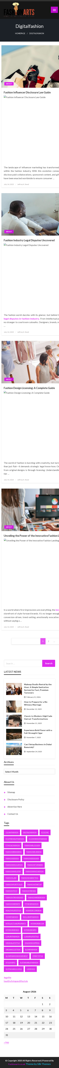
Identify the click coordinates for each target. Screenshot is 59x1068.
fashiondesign (12, 858)
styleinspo (10, 962)
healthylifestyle (13, 910)
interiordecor (37, 923)
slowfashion (31, 949)
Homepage (20, 33)
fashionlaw (11, 878)
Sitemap (11, 792)
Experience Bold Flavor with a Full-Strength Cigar (38, 731)
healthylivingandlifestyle (16, 981)
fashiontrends (29, 891)
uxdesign (31, 969)
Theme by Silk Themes (38, 1063)
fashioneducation (14, 865)
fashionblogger (32, 845)
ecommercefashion (38, 839)
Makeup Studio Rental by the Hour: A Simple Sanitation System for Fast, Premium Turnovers (38, 688)
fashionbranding (14, 852)
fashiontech (11, 891)
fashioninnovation (35, 871)
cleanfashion (12, 832)
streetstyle (38, 956)
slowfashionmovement (17, 956)
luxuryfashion (12, 936)
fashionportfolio (14, 884)
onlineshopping (32, 943)
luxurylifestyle (31, 936)
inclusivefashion (31, 917)
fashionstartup (34, 884)
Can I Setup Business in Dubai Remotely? (38, 745)
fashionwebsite (13, 904)
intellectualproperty (16, 923)
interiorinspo (30, 930)
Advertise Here (14, 806)
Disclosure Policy (15, 799)
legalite (7, 977)
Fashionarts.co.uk (16, 1064)
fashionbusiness (33, 852)
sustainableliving (14, 969)
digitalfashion (30, 832)
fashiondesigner (31, 858)
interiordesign (12, 930)
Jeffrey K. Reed (23, 184)
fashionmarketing (29, 878)
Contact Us (12, 814)
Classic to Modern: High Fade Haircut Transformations (38, 717)
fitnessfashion (32, 904)
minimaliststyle (13, 943)
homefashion (12, 917)
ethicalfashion (13, 845)
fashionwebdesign (36, 897)
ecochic (45, 832)
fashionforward (35, 865)
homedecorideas (33, 910)
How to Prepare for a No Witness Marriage (35, 703)
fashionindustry (13, 871)
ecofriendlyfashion (15, 839)
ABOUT (9, 84)
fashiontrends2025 (14, 897)
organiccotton (13, 949)
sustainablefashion (29, 962)
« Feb (6, 1042)
